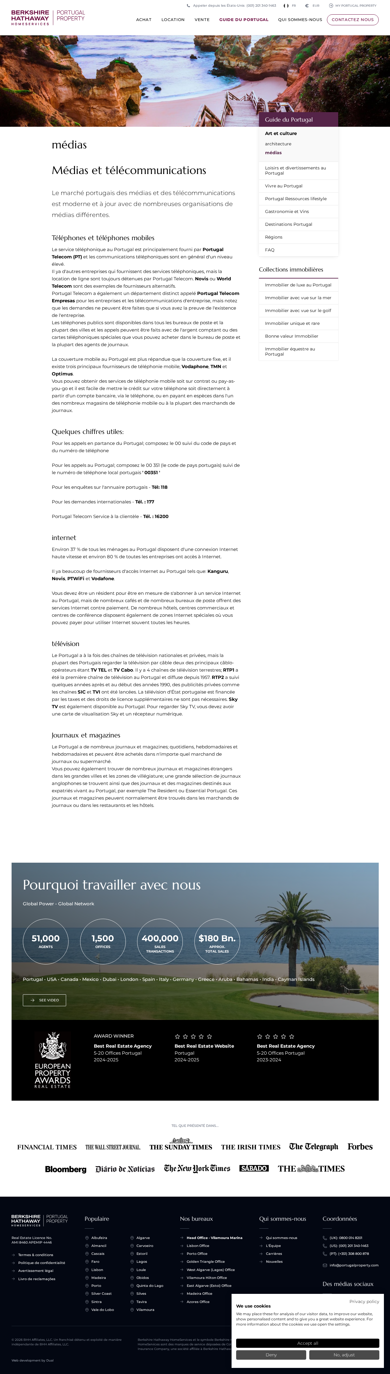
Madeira (98, 1278)
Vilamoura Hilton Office (207, 1278)
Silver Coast (101, 1293)
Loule (141, 1270)
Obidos (142, 1278)
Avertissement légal (35, 1271)
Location (173, 19)
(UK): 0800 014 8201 (346, 1238)
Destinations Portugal (288, 224)
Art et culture (281, 133)
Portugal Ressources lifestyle (296, 198)
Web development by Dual (33, 1360)
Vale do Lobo (102, 1310)
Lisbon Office (198, 1246)
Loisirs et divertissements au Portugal (295, 170)
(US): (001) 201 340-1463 (349, 1246)
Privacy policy (364, 1301)
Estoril (141, 1254)
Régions (273, 237)
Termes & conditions (35, 1255)
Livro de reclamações (36, 1279)
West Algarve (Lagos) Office (211, 1270)
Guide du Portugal (243, 19)
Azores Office (198, 1302)
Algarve (143, 1238)
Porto (96, 1285)
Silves (141, 1293)
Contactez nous (353, 19)
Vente (202, 19)
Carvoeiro (144, 1246)
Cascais (98, 1254)
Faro (95, 1261)
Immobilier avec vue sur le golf (298, 310)
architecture (278, 144)
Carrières (274, 1254)
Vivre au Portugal (284, 186)
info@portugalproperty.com (354, 1265)
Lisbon (97, 1270)
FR (294, 6)
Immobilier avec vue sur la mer (298, 297)
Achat (144, 19)
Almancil (98, 1246)
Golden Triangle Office (206, 1261)
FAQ (270, 250)
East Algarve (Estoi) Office (209, 1285)
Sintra (96, 1302)
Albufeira (99, 1238)
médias (273, 152)
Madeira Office (199, 1293)
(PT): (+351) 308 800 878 (349, 1254)
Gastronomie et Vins (287, 211)
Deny (271, 1354)
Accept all (307, 1343)
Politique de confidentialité (41, 1263)
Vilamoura (145, 1310)
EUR (312, 6)
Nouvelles (274, 1261)
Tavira (141, 1302)
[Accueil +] (48, 17)
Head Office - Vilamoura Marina (215, 1238)
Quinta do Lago (149, 1285)
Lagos (141, 1261)
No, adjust (344, 1354)
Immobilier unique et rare (292, 323)
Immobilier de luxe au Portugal (298, 285)
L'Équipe (273, 1246)
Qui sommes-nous (300, 19)
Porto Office (197, 1254)
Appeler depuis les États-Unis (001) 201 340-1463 (234, 5)
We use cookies (253, 1306)
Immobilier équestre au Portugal (290, 351)
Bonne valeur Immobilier (291, 336)
